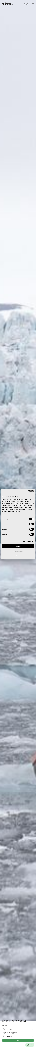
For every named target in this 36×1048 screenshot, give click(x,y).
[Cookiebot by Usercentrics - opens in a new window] (26, 491)
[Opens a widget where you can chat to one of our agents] (29, 1045)
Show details (27, 541)
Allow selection (18, 551)
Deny (18, 556)
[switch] (31, 524)
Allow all (18, 546)
